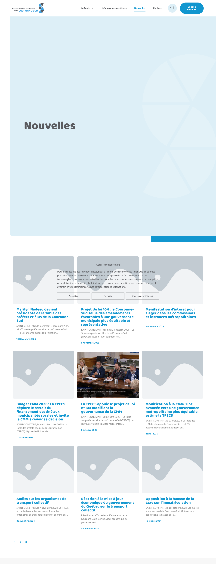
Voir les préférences (142, 296)
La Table (85, 8)
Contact (157, 8)
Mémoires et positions (114, 8)
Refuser (108, 296)
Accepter (73, 296)
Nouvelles (139, 8)
